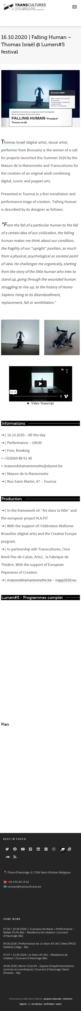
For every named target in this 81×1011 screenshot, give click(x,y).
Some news (12, 919)
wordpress (37, 1004)
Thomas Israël (13, 142)
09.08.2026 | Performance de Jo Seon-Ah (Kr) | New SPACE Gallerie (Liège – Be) (39, 945)
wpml (59, 1004)
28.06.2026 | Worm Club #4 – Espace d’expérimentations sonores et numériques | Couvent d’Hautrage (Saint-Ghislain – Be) (38, 969)
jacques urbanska (52, 998)
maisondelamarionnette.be (29, 580)
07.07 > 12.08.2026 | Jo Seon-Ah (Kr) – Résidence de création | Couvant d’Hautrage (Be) (35, 956)
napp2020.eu (65, 580)
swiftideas (49, 1004)
